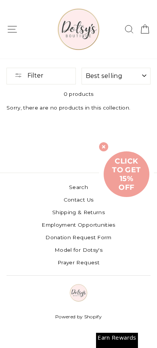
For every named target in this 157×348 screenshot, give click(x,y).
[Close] (103, 146)
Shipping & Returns (78, 212)
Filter (34, 75)
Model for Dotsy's (78, 250)
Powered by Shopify (78, 316)
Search (78, 187)
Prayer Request (78, 262)
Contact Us (78, 200)
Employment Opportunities (78, 225)
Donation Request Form (78, 237)
